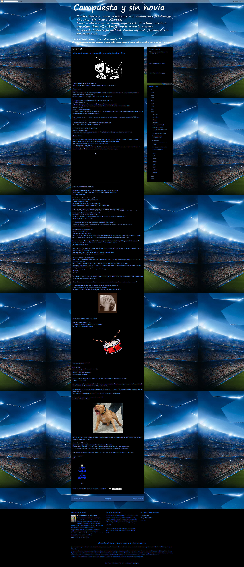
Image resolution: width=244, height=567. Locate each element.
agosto (155, 153)
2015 (152, 103)
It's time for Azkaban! (158, 125)
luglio (154, 156)
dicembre (155, 114)
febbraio (155, 170)
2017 (152, 98)
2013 (152, 109)
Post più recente (78, 499)
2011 (152, 176)
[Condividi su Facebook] (119, 489)
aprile (154, 164)
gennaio (155, 172)
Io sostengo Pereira (157, 149)
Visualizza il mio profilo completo (80, 537)
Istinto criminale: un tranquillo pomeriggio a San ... (159, 129)
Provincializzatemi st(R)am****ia (157, 136)
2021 (152, 89)
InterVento (144, 520)
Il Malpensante (145, 515)
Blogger (136, 563)
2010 (152, 179)
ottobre (155, 120)
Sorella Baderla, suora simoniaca (88, 515)
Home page (108, 499)
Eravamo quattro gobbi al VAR (157, 63)
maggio (155, 161)
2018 (152, 95)
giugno (155, 158)
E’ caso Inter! (155, 140)
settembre (155, 123)
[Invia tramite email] (113, 489)
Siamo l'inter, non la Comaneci (157, 73)
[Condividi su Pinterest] (121, 489)
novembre (155, 117)
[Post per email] (109, 489)
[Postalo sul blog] (115, 489)
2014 (152, 106)
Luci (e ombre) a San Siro (159, 133)
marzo (154, 167)
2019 (152, 92)
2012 (152, 112)
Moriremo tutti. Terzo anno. (159, 147)
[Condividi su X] (117, 489)
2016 (152, 100)
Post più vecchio (137, 499)
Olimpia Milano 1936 (146, 518)
